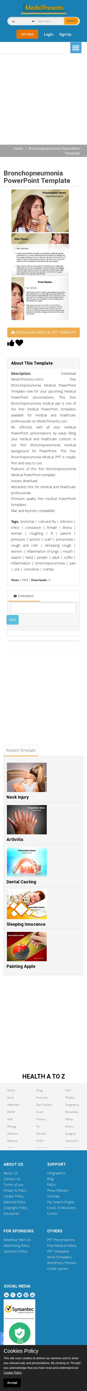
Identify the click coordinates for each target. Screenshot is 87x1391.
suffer (68, 557)
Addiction (13, 1105)
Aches (11, 1090)
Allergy (11, 1126)
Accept (12, 1383)
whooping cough (58, 545)
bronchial (27, 521)
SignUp (65, 34)
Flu (38, 1126)
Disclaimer (11, 1213)
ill (52, 533)
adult (56, 557)
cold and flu (47, 521)
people (42, 557)
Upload (27, 34)
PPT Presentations (61, 1239)
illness (67, 527)
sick (17, 569)
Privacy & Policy (15, 1190)
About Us (11, 1173)
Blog (50, 1179)
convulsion (33, 527)
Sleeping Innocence (26, 924)
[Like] (10, 344)
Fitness (41, 1119)
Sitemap (53, 1196)
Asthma (12, 1141)
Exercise (42, 1097)
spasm (16, 557)
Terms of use (13, 1184)
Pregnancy (72, 1105)
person (34, 539)
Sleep (69, 1119)
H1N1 (40, 1141)
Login (48, 34)
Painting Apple (21, 966)
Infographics (56, 1173)
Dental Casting (21, 881)
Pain (68, 1090)
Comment (25, 596)
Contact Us (12, 1179)
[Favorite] (19, 344)
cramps (48, 569)
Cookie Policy (13, 1196)
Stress (69, 1126)
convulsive (31, 569)
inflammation (20, 563)
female (52, 527)
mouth (68, 551)
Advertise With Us (17, 1239)
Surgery (70, 1134)
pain (73, 563)
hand (29, 557)
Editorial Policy (14, 1202)
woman (16, 533)
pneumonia (64, 539)
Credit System (57, 1268)
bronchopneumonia (50, 563)
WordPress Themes (62, 1263)
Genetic (41, 1134)
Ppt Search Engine (61, 1202)
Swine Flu (71, 1141)
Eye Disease (44, 1105)
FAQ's (51, 1184)
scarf (47, 539)
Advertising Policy (16, 1245)
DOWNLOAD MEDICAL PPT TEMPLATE (45, 332)
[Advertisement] (43, 100)
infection (66, 521)
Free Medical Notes (62, 1245)
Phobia (69, 1097)
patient (65, 533)
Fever (40, 1112)
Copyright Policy (15, 1207)
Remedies (72, 1112)
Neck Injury (18, 797)
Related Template (21, 750)
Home (18, 148)
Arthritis (15, 839)
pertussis (18, 539)
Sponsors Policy (15, 1251)
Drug (39, 1090)
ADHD (11, 1112)
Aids (10, 1119)
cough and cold (24, 545)
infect (15, 527)
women (16, 551)
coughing (36, 533)
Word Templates (59, 1257)
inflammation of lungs (42, 551)
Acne (10, 1097)
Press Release (57, 1190)
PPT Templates (58, 1251)
